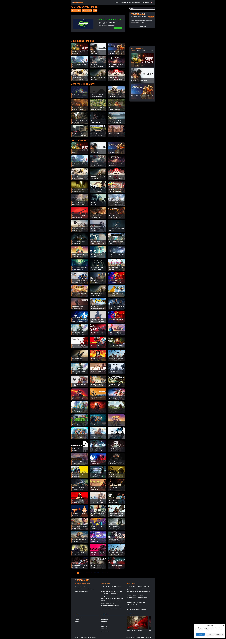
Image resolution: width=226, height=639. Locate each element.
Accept (200, 634)
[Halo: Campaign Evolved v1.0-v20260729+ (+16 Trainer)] (79, 329)
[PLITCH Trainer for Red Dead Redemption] (79, 497)
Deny (210, 634)
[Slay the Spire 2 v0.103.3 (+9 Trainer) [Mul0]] (98, 523)
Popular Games (104, 616)
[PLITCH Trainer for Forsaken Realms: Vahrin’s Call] (79, 264)
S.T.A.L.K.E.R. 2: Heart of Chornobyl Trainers (84, 589)
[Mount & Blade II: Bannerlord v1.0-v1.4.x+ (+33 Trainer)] (116, 48)
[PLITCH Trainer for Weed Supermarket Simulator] (79, 420)
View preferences (219, 634)
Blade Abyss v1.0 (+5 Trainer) (133, 606)
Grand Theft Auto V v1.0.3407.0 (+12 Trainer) (136, 609)
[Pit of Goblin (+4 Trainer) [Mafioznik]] (79, 48)
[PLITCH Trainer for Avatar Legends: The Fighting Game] (98, 381)
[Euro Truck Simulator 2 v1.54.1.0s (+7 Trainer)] (98, 130)
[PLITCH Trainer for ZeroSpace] (116, 368)
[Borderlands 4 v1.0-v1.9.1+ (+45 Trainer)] (98, 342)
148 (103, 572)
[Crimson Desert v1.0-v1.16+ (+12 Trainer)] (79, 381)
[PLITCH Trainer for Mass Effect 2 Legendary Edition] (79, 394)
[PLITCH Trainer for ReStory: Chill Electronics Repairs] (116, 187)
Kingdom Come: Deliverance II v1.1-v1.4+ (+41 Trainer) (112, 598)
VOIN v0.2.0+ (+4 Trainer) (132, 604)
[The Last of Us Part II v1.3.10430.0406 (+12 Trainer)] (98, 117)
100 (95, 572)
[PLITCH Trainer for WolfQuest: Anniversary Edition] (98, 303)
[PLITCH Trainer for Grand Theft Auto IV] (98, 510)
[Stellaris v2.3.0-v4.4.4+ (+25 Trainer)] (116, 251)
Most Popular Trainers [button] (87, 10)
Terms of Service (136, 637)
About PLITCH (118, 28)
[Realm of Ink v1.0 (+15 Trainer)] (116, 536)
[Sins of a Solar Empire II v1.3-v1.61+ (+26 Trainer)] (116, 303)
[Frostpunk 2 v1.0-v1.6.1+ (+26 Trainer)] (116, 459)
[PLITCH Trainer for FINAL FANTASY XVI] (98, 48)
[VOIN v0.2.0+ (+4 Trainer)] (116, 130)
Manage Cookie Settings (146, 637)
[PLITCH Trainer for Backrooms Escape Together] (116, 471)
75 (91, 572)
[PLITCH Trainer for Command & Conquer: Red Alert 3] (98, 355)
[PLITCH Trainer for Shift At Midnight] (116, 342)
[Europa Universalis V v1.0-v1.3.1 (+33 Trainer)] (79, 536)
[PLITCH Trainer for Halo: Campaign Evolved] (79, 368)
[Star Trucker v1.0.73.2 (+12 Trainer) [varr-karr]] (98, 420)
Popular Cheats (104, 623)
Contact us (77, 619)
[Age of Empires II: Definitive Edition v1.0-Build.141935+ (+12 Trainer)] (98, 105)
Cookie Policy (209, 636)
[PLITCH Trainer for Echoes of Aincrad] (98, 433)
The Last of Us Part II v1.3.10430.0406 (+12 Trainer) (137, 597)
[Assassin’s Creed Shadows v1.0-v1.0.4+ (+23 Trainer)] (116, 92)
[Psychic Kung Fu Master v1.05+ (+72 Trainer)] (98, 187)
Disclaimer (77, 621)
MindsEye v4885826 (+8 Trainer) (107, 603)
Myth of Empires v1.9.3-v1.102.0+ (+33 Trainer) (137, 599)
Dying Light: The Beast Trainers (81, 586)
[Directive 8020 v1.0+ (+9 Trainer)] (116, 562)
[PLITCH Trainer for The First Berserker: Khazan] (116, 61)
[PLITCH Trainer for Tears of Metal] (98, 329)
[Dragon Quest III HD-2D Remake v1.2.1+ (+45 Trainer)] (79, 407)
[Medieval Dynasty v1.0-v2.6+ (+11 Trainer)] (79, 225)
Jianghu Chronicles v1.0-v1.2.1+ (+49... (135, 630)
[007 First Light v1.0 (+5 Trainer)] (79, 355)
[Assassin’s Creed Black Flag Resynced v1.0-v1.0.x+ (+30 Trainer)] (116, 355)
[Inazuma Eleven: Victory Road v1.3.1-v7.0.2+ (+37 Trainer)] (79, 433)
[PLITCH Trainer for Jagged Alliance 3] (116, 420)
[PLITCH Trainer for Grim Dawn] (98, 407)
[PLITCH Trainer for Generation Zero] (98, 459)
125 (98, 572)
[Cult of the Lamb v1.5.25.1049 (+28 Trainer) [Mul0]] (116, 74)
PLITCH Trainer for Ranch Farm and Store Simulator (111, 607)
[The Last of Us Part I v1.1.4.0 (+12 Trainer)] (79, 117)
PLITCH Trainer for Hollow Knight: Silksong (110, 605)
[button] (223, 625)
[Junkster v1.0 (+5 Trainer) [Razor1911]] (79, 510)
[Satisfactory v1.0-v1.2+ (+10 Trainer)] (98, 394)
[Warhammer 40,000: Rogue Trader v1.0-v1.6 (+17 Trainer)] (79, 484)
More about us (142, 26)
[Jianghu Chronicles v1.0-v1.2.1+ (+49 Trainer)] (79, 74)
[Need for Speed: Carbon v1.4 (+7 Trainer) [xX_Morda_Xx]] (79, 562)
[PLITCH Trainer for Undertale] (79, 446)
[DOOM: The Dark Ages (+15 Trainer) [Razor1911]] (98, 212)
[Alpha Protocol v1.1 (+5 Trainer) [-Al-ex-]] (116, 433)
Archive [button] (95, 10)
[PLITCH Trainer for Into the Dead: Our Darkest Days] (116, 212)
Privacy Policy (129, 637)
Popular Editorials (104, 628)
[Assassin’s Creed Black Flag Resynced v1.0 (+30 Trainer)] (116, 510)
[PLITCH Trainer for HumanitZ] (98, 562)
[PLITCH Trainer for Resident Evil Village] (98, 199)
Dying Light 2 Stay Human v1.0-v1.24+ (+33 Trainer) (111, 586)
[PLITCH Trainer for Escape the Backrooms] (79, 187)
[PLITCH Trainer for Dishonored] (116, 523)
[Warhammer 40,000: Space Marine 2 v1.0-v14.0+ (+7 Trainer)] (79, 277)
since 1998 (151, 16)
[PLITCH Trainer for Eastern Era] (79, 61)
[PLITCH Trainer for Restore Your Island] (116, 290)
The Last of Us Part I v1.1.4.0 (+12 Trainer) (135, 595)
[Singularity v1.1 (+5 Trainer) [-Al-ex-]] (116, 484)
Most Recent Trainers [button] (75, 10)
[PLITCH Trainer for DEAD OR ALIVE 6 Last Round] (116, 394)
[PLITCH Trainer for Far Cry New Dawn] (116, 264)
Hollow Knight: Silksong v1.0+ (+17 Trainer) (110, 593)
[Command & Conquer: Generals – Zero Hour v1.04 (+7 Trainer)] (116, 105)
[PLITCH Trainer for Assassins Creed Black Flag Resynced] (116, 549)
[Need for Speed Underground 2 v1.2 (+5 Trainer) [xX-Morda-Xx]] (98, 471)
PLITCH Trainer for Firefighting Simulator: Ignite (111, 600)
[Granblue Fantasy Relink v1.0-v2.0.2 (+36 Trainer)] (98, 497)
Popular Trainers (104, 619)
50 (89, 572)
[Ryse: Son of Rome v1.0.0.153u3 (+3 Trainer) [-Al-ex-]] (98, 61)
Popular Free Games (105, 631)
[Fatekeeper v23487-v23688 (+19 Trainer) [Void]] (79, 303)
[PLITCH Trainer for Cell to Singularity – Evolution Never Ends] (79, 316)
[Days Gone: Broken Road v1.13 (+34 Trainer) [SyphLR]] (98, 316)
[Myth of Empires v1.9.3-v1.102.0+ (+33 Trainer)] (116, 117)
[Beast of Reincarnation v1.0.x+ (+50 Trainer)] (98, 290)
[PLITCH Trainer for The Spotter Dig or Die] (98, 484)
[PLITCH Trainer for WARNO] (116, 316)
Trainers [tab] (133, 50)
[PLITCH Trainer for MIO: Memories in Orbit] (98, 251)
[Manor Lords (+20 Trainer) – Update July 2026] (116, 407)
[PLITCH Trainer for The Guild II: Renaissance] (79, 523)
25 (86, 572)
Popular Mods (104, 621)
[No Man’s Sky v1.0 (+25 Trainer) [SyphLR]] (79, 251)
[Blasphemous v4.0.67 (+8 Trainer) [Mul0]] (79, 459)
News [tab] (138, 50)
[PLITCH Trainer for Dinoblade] (98, 225)
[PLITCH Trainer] (79, 92)
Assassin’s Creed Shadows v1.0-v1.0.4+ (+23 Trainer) (138, 586)
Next (107, 572)
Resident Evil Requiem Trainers (81, 591)
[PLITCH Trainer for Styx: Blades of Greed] (79, 238)
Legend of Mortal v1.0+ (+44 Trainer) (108, 589)
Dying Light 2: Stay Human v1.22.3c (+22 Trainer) (137, 589)
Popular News (104, 626)
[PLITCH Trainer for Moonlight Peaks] (98, 536)
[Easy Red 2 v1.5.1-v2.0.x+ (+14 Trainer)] (116, 199)
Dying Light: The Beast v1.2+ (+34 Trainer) (109, 596)
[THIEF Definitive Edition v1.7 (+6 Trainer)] (116, 225)
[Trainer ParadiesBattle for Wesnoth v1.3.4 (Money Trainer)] (98, 92)
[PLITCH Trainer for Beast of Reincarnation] (98, 74)
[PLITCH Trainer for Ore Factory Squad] (98, 277)
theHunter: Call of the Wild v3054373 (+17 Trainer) (111, 591)
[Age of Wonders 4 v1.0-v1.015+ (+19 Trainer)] (98, 446)
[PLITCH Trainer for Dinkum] (79, 290)
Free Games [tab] (150, 50)
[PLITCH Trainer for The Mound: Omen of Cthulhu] (116, 446)
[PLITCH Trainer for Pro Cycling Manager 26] (79, 471)
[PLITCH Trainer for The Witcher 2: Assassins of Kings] (79, 549)
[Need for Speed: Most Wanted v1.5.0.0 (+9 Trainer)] (79, 130)
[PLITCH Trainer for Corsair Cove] (116, 238)
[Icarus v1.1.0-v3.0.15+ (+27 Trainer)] (98, 368)
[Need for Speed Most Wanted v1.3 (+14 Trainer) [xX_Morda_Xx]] (116, 381)
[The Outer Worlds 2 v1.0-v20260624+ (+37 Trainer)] (98, 238)
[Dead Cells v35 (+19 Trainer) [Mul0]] (116, 329)
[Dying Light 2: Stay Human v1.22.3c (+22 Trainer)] (79, 105)
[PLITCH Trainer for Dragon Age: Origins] (79, 342)
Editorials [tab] (144, 50)
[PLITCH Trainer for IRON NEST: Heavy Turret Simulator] (79, 212)
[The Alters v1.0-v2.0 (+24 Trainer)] (98, 549)
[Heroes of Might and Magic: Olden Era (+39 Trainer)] (79, 199)
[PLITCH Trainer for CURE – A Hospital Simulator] (116, 497)
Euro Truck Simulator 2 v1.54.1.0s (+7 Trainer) (136, 602)
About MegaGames (79, 616)
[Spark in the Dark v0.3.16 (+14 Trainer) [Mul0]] (98, 264)
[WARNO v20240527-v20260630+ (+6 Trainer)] (116, 277)
